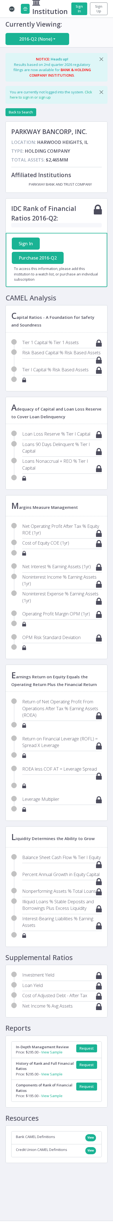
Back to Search (21, 112)
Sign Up (98, 8)
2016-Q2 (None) (35, 39)
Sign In (79, 8)
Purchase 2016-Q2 (38, 258)
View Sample (52, 1052)
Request (87, 1048)
